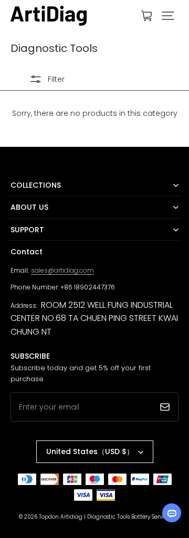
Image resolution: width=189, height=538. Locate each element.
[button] (168, 15)
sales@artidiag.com (62, 270)
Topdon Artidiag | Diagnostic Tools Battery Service (104, 517)
